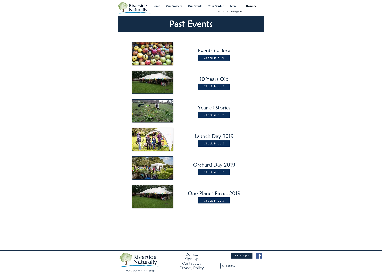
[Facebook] (259, 256)
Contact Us (191, 263)
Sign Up (191, 259)
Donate (191, 254)
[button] (174, 6)
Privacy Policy (192, 268)
